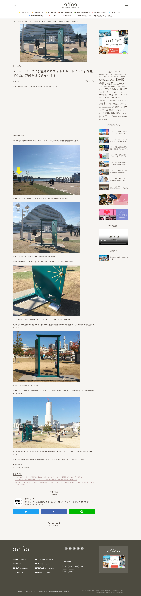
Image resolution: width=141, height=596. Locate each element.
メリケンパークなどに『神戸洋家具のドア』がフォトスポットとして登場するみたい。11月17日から (48, 477)
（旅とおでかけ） (20, 568)
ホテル (113, 100)
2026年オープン (123, 76)
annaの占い (105, 79)
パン (109, 100)
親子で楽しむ (123, 113)
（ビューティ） (42, 564)
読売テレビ (106, 116)
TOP (14, 21)
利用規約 (66, 591)
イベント (115, 92)
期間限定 (107, 113)
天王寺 (108, 107)
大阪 (85, 16)
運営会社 (20, 591)
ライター (120, 100)
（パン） (18, 564)
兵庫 (90, 16)
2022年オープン (121, 74)
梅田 (113, 113)
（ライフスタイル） (44, 568)
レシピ (126, 100)
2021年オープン (113, 74)
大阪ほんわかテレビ (119, 104)
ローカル (20, 21)
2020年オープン (103, 74)
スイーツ (107, 97)
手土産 (115, 107)
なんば (117, 86)
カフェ (117, 95)
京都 (95, 16)
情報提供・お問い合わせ (55, 591)
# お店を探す (67, 562)
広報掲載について (42, 591)
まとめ (121, 86)
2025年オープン (114, 76)
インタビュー (123, 92)
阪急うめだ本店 (118, 116)
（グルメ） (19, 559)
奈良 (104, 16)
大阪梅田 (104, 107)
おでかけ (15, 66)
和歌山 (110, 16)
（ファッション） (43, 572)
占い (105, 103)
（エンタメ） (45, 559)
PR (113, 80)
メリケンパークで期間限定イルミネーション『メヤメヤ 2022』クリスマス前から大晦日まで (46, 480)
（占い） (19, 572)
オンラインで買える (107, 95)
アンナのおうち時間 (115, 89)
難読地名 (104, 119)
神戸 (117, 113)
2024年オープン (104, 76)
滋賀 (99, 16)
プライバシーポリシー (30, 591)
